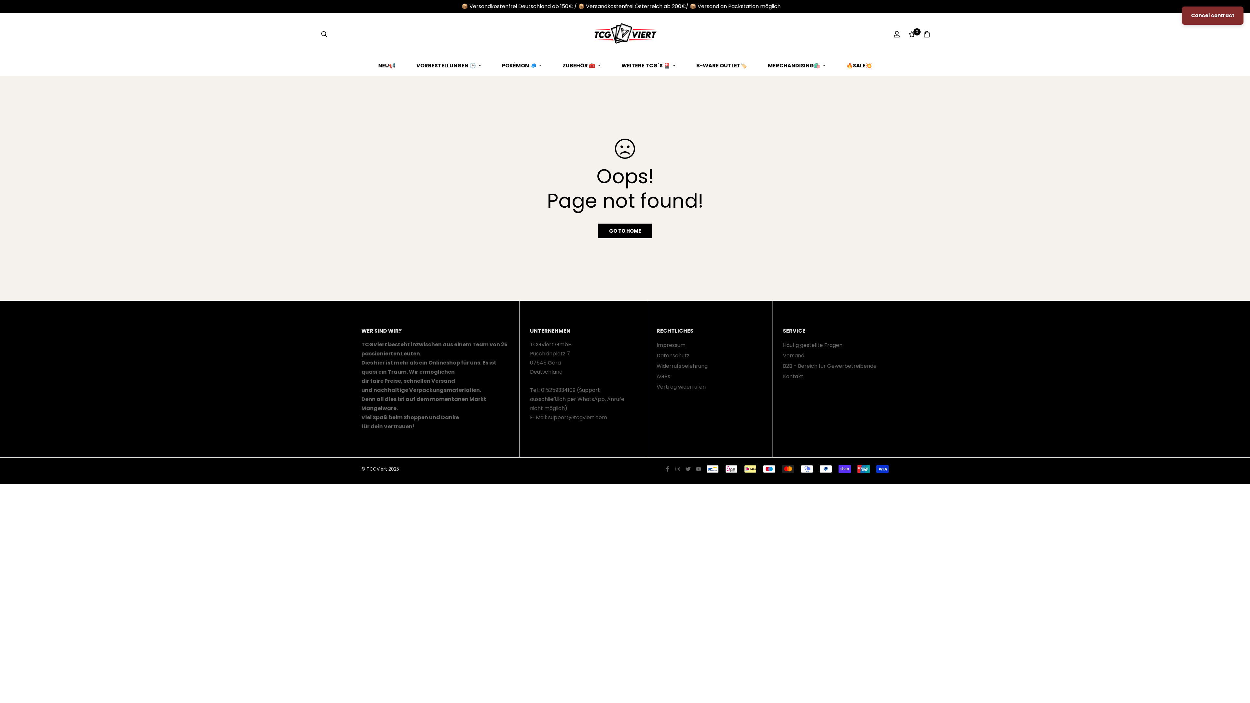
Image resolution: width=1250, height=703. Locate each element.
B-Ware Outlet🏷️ (721, 65)
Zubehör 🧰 (578, 65)
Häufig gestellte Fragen (812, 345)
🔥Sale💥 (859, 65)
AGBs (663, 376)
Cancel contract (1212, 15)
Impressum (671, 345)
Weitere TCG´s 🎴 (645, 65)
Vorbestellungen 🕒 (446, 65)
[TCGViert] (625, 34)
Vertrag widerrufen (681, 387)
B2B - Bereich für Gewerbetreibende (830, 366)
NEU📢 (387, 65)
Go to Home (625, 230)
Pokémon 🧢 (519, 65)
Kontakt (793, 376)
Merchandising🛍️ (794, 65)
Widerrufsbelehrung (682, 366)
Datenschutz (673, 355)
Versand (793, 355)
